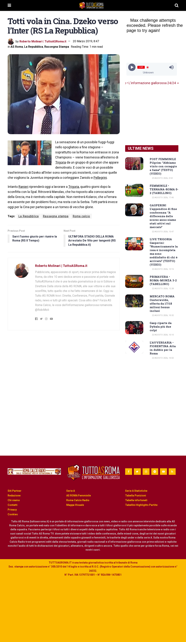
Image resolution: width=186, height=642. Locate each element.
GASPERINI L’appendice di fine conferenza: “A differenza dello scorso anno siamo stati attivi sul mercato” (163, 216)
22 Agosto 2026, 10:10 (162, 335)
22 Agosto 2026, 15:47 (162, 231)
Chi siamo (14, 500)
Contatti (12, 504)
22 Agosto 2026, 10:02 (162, 358)
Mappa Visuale (75, 504)
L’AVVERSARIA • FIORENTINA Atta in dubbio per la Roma (163, 348)
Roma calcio (81, 216)
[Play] (132, 67)
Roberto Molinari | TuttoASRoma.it (42, 41)
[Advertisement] (151, 115)
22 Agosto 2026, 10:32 (162, 315)
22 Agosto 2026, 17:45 (162, 197)
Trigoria (60, 162)
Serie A (70, 490)
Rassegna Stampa (56, 46)
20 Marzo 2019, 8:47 (86, 41)
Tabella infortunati (136, 500)
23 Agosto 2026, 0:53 (162, 178)
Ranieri (23, 187)
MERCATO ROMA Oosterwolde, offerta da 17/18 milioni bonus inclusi (162, 303)
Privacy (12, 509)
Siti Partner (14, 490)
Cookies (13, 514)
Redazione (14, 495)
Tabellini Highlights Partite (141, 504)
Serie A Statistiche (136, 490)
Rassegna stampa (55, 216)
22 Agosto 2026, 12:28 (162, 288)
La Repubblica (33, 46)
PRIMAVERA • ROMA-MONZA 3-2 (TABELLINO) (163, 280)
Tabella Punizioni (135, 495)
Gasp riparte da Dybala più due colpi (160, 326)
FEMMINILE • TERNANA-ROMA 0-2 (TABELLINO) (164, 189)
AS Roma (17, 46)
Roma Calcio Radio (77, 500)
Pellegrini (100, 177)
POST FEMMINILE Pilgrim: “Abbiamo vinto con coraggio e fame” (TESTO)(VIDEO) (163, 166)
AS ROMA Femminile (78, 495)
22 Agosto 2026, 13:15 (162, 269)
